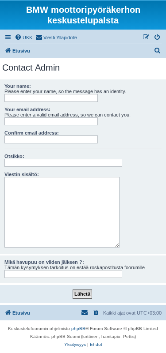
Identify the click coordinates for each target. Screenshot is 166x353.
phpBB (78, 328)
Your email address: (27, 109)
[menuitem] (23, 37)
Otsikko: (14, 156)
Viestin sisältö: (21, 174)
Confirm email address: (31, 132)
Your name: (17, 86)
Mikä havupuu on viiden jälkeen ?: (44, 262)
